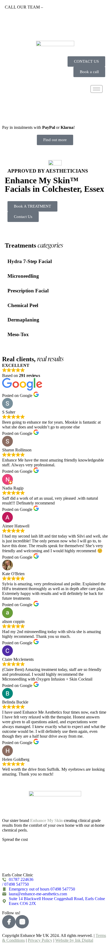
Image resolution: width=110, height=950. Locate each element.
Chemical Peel (22, 305)
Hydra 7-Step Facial (29, 261)
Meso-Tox (18, 334)
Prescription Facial (28, 290)
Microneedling (23, 276)
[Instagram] (103, 17)
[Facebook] (103, 27)
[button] (10, 104)
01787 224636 (56, 7)
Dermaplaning (23, 320)
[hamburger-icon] (97, 89)
